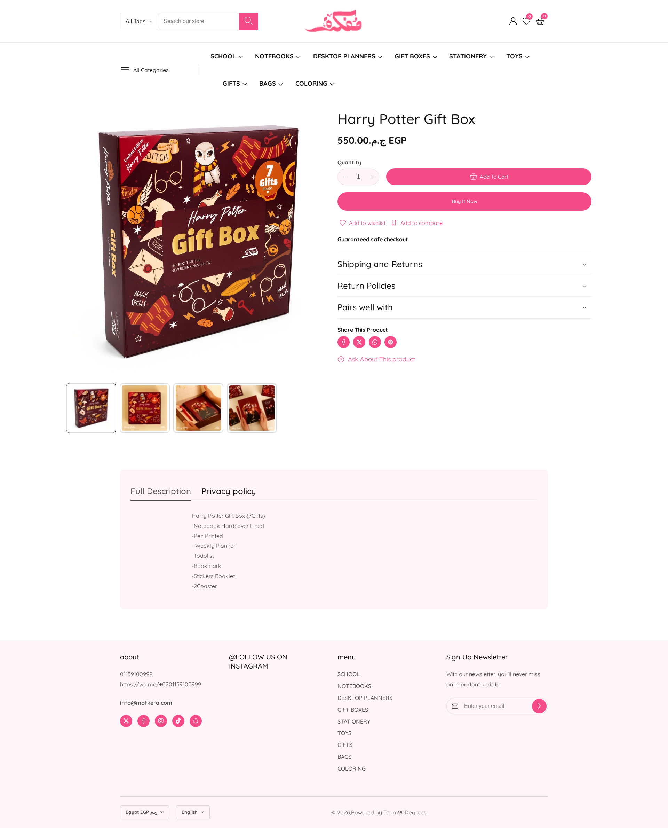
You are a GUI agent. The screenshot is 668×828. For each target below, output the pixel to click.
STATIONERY (468, 56)
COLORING (312, 83)
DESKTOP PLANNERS (344, 56)
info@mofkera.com (146, 702)
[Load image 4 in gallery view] (252, 408)
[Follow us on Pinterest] (390, 342)
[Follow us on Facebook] (343, 342)
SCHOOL (223, 56)
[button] (464, 307)
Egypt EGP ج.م (142, 812)
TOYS (514, 56)
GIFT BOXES (412, 56)
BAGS (267, 83)
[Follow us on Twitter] (359, 342)
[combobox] (208, 21)
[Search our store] (248, 21)
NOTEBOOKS (274, 56)
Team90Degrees (405, 812)
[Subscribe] (539, 706)
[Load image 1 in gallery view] (91, 408)
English (190, 812)
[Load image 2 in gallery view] (145, 408)
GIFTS (231, 83)
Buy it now (464, 201)
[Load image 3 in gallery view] (198, 408)
